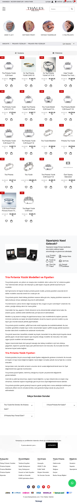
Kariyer (55, 472)
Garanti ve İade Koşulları (26, 472)
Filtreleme (58, 53)
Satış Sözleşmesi (24, 469)
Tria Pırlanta (9, 174)
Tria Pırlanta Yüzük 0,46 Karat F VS (9, 142)
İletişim (55, 466)
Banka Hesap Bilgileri (59, 475)
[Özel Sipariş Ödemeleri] (68, 166)
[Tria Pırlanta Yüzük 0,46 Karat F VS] (9, 132)
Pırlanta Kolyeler (5, 466)
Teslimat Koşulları (24, 463)
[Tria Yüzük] (28, 166)
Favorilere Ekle (6, 85)
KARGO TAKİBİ (29, 1)
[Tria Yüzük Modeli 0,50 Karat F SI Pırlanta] (48, 98)
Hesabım (72, 463)
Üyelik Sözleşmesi (24, 466)
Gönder (52, 445)
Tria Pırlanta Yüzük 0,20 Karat (9, 74)
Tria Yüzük (28, 174)
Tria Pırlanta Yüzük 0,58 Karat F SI (48, 176)
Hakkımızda (56, 463)
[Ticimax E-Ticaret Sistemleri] (38, 501)
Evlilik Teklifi (41, 469)
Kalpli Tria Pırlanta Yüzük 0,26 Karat (28, 108)
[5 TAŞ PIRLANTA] (68, 26)
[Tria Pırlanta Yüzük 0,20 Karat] (9, 64)
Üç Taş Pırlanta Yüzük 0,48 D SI (28, 74)
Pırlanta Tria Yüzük (68, 141)
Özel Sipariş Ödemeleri (68, 176)
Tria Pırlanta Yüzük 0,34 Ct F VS (9, 108)
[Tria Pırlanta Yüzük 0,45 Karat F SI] (28, 132)
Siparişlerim (73, 469)
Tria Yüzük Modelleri (48, 141)
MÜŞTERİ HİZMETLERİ (17, 1)
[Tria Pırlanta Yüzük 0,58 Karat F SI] (48, 166)
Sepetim (72, 466)
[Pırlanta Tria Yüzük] (68, 132)
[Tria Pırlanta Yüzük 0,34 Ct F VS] (9, 98)
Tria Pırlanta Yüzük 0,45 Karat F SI (28, 142)
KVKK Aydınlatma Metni (26, 478)
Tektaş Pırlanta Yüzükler (7, 463)
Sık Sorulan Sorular (43, 475)
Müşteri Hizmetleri (43, 472)
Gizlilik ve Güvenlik (24, 475)
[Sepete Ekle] (11, 85)
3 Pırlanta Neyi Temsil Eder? (14, 415)
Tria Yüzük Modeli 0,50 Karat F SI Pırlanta (48, 108)
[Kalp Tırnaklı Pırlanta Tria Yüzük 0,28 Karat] (68, 64)
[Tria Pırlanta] (9, 166)
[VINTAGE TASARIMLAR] (48, 26)
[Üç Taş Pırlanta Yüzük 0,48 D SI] (28, 64)
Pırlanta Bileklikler (5, 469)
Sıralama (20, 53)
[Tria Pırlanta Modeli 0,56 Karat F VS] (68, 98)
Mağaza (55, 469)
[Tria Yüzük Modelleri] (48, 132)
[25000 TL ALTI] (9, 26)
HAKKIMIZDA (6, 1)
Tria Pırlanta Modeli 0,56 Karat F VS (68, 108)
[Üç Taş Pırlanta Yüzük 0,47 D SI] (48, 64)
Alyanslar (3, 475)
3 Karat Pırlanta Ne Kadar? (56, 405)
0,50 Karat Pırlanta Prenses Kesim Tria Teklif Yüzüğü (9, 210)
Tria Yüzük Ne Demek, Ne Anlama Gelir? (16, 407)
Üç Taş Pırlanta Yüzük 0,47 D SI (48, 74)
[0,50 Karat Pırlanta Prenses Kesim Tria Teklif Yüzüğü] (9, 200)
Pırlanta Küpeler (5, 472)
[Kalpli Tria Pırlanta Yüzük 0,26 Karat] (28, 98)
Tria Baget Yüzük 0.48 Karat (29, 210)
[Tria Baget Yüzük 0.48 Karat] (28, 200)
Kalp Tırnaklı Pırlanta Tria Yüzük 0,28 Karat (68, 74)
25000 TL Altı (41, 466)
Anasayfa (40, 463)
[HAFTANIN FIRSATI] (28, 26)
